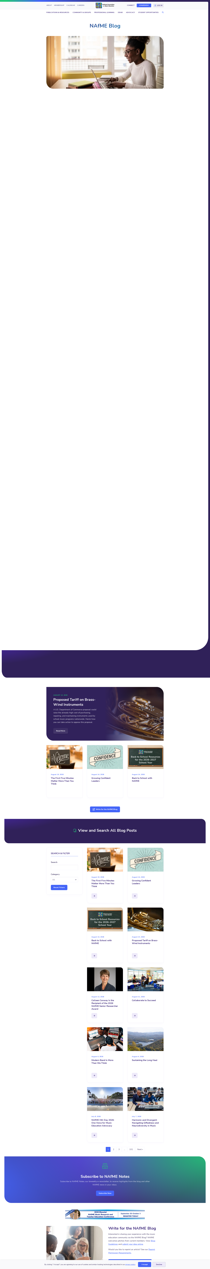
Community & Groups (82, 12)
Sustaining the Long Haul (144, 1060)
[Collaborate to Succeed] (135, 1015)
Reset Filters (59, 887)
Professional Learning (104, 12)
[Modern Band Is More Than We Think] (94, 1075)
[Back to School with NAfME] (94, 955)
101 (131, 1149)
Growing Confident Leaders (100, 779)
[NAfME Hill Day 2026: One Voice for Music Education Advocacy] (94, 1135)
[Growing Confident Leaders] (135, 896)
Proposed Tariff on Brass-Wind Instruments (74, 702)
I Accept (144, 1264)
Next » (140, 1149)
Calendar (70, 5)
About (49, 5)
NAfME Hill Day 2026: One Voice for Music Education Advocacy (102, 1123)
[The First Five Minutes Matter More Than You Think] (94, 896)
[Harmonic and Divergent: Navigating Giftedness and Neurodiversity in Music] (135, 1135)
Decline (159, 1264)
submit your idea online (132, 1244)
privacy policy (130, 1264)
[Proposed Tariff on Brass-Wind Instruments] (135, 955)
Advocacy (130, 12)
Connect (131, 5)
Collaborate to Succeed (144, 1000)
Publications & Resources (57, 12)
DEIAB (120, 12)
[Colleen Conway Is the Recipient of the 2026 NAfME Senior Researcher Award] (94, 1015)
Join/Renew (144, 5)
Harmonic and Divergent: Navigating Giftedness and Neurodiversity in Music (145, 1123)
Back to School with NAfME (142, 779)
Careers (80, 5)
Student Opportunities (148, 12)
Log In (159, 5)
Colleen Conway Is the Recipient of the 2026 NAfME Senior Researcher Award (104, 1004)
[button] (162, 12)
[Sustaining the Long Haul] (135, 1075)
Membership (59, 5)
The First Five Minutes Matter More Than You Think (62, 781)
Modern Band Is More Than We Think (102, 1062)
